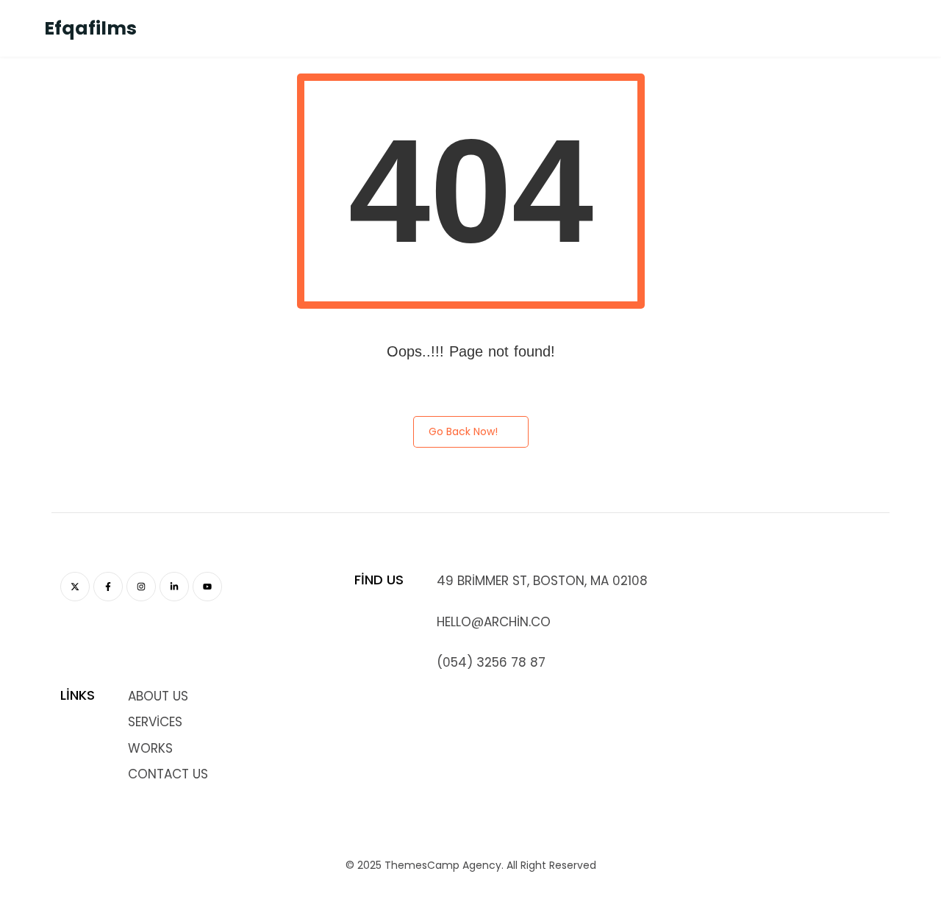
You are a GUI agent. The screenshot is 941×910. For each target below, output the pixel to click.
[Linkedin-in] (174, 586)
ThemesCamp (421, 865)
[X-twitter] (75, 586)
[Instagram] (141, 586)
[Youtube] (207, 586)
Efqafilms (90, 28)
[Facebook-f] (108, 586)
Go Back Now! (463, 431)
